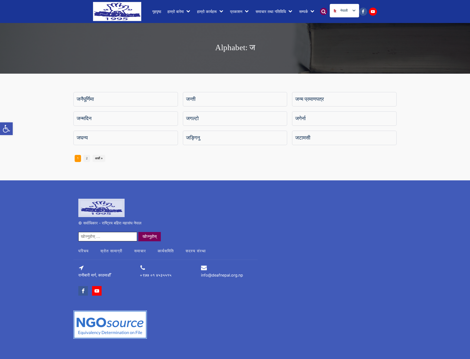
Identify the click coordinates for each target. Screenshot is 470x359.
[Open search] (323, 11)
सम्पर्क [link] (303, 11)
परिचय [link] (83, 250)
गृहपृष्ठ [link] (156, 11)
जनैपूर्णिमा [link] (85, 99)
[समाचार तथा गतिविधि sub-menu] (291, 11)
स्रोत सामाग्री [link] (111, 250)
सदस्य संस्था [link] (196, 250)
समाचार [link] (140, 250)
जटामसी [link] (302, 138)
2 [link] (87, 158)
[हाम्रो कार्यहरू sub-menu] (222, 11)
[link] (6, 128)
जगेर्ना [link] (300, 118)
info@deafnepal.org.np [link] (222, 275)
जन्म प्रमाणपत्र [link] (309, 99)
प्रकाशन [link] (236, 11)
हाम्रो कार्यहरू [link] (207, 11)
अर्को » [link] (99, 158)
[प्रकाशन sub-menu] (248, 11)
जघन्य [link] (82, 138)
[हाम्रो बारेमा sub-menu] (189, 11)
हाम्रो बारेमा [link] (175, 11)
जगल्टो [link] (192, 118)
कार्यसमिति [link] (166, 250)
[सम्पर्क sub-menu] (313, 11)
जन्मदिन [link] (84, 118)
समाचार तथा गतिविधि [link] (271, 11)
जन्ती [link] (191, 99)
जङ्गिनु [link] (193, 138)
